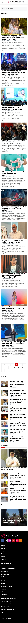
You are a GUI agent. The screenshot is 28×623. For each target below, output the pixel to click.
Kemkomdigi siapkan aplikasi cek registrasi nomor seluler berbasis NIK (13, 343)
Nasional (3, 589)
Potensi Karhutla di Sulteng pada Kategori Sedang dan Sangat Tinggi (13, 520)
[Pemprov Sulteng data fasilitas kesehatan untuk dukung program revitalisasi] (4, 424)
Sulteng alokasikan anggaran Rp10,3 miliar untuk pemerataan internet (17, 483)
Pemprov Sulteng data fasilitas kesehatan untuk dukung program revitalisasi (17, 423)
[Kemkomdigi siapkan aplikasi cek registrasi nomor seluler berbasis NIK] (14, 332)
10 (22, 367)
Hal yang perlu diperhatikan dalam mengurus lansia (13, 241)
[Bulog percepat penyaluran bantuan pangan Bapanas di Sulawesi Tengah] (4, 401)
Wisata (3, 592)
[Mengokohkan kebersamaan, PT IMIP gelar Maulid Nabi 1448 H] (4, 409)
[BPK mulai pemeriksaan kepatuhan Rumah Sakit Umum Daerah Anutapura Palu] (4, 383)
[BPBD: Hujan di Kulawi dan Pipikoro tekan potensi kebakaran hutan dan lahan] (4, 416)
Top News (4, 445)
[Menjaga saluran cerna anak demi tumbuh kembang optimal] (14, 162)
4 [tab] (16, 527)
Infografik (4, 594)
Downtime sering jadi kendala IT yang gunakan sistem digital (14, 208)
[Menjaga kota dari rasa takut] (14, 131)
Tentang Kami (5, 606)
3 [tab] (14, 527)
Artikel (11, 8)
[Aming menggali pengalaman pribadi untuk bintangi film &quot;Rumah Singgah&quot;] (14, 264)
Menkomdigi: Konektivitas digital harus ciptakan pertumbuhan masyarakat (12, 107)
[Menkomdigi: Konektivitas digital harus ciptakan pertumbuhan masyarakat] (14, 96)
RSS (2, 612)
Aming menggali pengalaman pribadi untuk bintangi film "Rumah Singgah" (13, 275)
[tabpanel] (14, 517)
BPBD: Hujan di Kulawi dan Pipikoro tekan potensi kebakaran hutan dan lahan (17, 416)
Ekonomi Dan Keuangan (8, 568)
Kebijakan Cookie (6, 604)
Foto (2, 505)
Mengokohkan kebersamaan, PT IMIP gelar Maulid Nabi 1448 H (17, 408)
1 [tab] (9, 527)
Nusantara (4, 559)
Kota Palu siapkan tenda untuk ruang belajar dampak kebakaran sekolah (17, 498)
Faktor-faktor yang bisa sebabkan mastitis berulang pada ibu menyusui (13, 37)
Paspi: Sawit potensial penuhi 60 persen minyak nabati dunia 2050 (17, 438)
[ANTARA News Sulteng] (15, 2)
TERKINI (3, 376)
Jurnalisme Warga (6, 586)
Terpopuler (4, 551)
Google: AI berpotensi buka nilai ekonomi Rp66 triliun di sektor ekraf (13, 308)
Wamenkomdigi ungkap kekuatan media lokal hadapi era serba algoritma (13, 72)
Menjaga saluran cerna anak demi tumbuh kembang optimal (13, 173)
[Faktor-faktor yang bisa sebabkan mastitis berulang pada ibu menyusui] (14, 26)
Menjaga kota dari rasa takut (13, 140)
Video (3, 556)
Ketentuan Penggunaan (8, 598)
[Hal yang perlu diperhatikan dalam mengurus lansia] (14, 230)
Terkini (3, 545)
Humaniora (4, 571)
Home (6, 8)
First (4, 365)
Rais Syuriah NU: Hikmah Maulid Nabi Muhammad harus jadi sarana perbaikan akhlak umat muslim (14, 467)
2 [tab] (11, 527)
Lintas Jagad (5, 574)
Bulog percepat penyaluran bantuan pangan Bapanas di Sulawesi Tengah (17, 401)
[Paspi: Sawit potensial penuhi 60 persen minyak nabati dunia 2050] (4, 439)
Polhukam (4, 566)
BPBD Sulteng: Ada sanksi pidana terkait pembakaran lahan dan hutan (17, 490)
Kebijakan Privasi (6, 601)
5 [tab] (18, 527)
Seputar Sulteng (6, 563)
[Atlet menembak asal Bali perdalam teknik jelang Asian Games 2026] (4, 431)
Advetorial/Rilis (5, 581)
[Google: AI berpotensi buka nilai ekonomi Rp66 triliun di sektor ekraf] (14, 297)
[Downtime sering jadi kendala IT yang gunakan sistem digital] (14, 197)
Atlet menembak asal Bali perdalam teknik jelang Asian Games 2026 (17, 431)
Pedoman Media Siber (7, 609)
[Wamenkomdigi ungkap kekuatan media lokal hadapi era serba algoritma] (14, 61)
